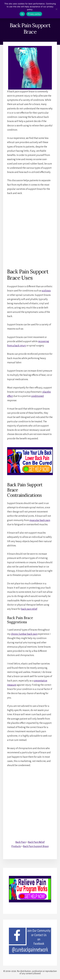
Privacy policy (34, 14)
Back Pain (20, 842)
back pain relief (29, 609)
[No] (56, 9)
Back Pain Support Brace (36, 846)
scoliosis (46, 290)
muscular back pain (39, 520)
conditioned (37, 396)
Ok (22, 14)
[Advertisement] (30, 229)
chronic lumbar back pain (24, 634)
